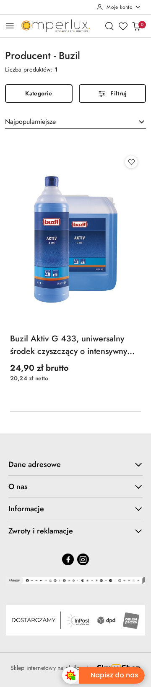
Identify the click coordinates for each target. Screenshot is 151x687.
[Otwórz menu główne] (10, 26)
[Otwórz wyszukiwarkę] (109, 26)
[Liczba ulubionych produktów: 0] (123, 26)
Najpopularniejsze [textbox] (30, 121)
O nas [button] (18, 486)
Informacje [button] (26, 508)
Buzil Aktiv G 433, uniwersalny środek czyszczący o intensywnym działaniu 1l (72, 345)
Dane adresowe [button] (34, 464)
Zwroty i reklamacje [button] (40, 531)
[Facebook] (68, 559)
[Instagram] (83, 559)
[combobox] (75, 122)
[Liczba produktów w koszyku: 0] (136, 26)
